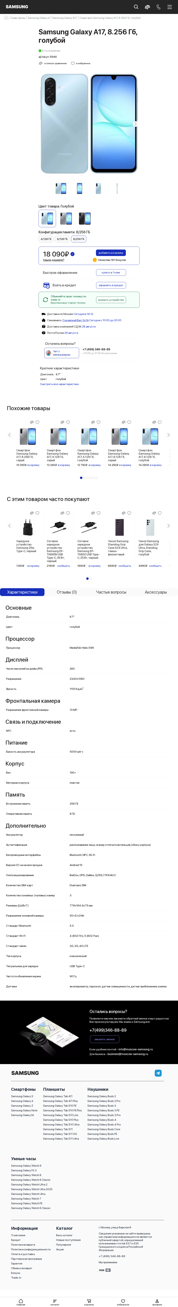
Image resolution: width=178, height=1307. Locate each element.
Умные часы (23, 1158)
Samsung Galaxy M (22, 1115)
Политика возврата (23, 1244)
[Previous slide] (43, 124)
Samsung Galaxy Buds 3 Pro (104, 1115)
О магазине (18, 1235)
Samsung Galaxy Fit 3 (24, 1170)
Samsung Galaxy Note (24, 1110)
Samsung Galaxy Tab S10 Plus (61, 1119)
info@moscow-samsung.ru (136, 1049)
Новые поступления (68, 1240)
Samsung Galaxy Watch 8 (26, 1175)
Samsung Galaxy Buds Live (103, 1138)
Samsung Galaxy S (22, 1096)
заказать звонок (104, 1039)
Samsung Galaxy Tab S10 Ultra (61, 1124)
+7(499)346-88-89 (108, 1030)
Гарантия (16, 1263)
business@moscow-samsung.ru (128, 1054)
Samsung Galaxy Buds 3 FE (103, 1110)
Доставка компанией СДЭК (64, 326)
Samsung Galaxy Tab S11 (58, 1129)
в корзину (33, 465)
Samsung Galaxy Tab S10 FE (59, 1105)
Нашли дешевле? (53, 260)
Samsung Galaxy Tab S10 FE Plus (62, 1110)
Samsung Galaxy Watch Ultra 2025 (31, 1189)
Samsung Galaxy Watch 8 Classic (30, 1179)
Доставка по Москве (60, 314)
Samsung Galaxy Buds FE (102, 1134)
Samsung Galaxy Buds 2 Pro (103, 1101)
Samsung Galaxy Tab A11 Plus (60, 1101)
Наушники (97, 1089)
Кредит (16, 1240)
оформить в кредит (111, 285)
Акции (60, 1249)
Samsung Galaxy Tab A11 (57, 1096)
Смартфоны (23, 1089)
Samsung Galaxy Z (22, 1105)
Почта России (55, 332)
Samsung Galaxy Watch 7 (26, 1198)
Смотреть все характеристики (59, 384)
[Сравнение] (32, 422)
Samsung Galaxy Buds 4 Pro (104, 1124)
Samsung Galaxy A (22, 1101)
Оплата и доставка (23, 1254)
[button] (55, 1302)
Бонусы (15, 1273)
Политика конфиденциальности (31, 1249)
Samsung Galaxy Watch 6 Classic (30, 1208)
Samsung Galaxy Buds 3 (101, 1105)
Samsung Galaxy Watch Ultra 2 (29, 1184)
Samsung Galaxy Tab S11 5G (60, 1134)
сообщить (63, 565)
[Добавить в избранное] (37, 422)
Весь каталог (64, 1235)
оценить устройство (111, 300)
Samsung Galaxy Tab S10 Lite (60, 1115)
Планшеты (54, 1089)
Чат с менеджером (61, 353)
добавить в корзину (111, 252)
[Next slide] (135, 124)
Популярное (63, 1244)
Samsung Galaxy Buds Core (103, 1129)
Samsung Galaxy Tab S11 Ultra (61, 1138)
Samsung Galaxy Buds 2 (101, 1096)
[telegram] (158, 1073)
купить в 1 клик (111, 272)
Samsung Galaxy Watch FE (26, 1203)
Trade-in (16, 1277)
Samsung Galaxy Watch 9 (26, 1165)
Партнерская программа (26, 1258)
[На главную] (25, 1075)
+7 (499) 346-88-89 (112, 1256)
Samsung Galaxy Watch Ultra (28, 1194)
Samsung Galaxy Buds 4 (101, 1119)
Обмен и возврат (21, 1268)
